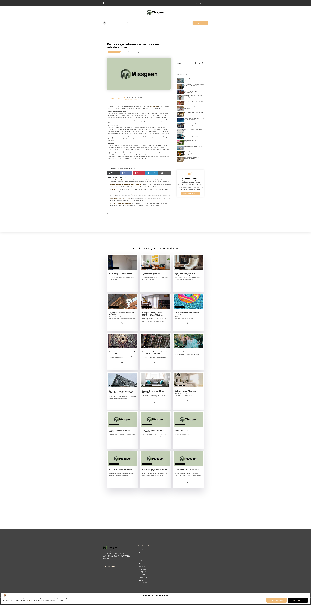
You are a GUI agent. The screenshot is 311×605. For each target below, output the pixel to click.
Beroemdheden (143, 558)
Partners (141, 23)
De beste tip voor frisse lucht (185, 391)
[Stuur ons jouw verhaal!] (190, 173)
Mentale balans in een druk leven (193, 146)
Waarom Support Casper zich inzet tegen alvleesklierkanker (193, 79)
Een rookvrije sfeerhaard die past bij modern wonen (193, 113)
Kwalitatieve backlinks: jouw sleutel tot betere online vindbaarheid (144, 572)
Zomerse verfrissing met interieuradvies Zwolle (151, 274)
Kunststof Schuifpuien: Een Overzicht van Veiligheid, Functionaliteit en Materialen (153, 314)
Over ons (150, 23)
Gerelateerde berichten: (132, 99)
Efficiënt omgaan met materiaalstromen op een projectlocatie (191, 91)
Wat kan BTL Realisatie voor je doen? (121, 203)
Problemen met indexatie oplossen (193, 129)
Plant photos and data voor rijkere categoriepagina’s (193, 96)
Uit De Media (130, 23)
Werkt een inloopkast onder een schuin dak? (121, 274)
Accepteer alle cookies (276, 600)
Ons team (160, 23)
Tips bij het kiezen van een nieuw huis (187, 470)
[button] (307, 595)
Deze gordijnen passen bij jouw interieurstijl (153, 391)
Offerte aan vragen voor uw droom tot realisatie (155, 431)
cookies (28, 600)
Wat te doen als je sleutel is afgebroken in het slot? (191, 158)
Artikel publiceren (144, 566)
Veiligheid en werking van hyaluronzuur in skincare (191, 141)
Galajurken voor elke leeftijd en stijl (193, 101)
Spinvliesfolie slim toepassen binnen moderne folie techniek (194, 85)
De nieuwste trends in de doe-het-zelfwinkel (122, 313)
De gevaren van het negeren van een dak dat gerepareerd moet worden (121, 392)
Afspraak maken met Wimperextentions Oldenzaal (125, 184)
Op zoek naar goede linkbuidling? (120, 198)
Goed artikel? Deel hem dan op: (134, 97)
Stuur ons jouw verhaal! (190, 179)
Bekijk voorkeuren (298, 600)
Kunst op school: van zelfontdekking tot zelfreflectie (125, 194)
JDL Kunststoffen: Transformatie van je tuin (187, 313)
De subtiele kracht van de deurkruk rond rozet (122, 352)
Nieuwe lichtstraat (182, 430)
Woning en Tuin (114, 51)
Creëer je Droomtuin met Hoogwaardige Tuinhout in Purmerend (191, 153)
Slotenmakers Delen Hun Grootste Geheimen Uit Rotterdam (155, 352)
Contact (169, 23)
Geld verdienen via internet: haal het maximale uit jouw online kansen (144, 580)
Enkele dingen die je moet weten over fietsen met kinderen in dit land (131, 180)
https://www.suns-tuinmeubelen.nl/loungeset (122, 164)
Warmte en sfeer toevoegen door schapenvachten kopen (187, 274)
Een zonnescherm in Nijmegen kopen (120, 431)
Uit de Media (142, 560)
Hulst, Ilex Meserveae (182, 352)
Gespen (112, 189)
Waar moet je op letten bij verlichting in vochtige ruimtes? (194, 118)
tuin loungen (154, 106)
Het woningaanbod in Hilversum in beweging (193, 107)
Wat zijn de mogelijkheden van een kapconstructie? (155, 470)
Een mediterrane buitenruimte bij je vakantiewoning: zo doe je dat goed (194, 124)
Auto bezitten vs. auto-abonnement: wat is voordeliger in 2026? (193, 135)
